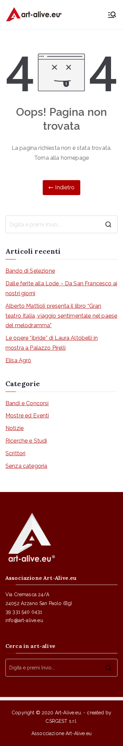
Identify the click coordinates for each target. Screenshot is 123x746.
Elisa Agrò (18, 360)
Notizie (14, 428)
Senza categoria (26, 466)
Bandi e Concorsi (27, 403)
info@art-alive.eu (24, 620)
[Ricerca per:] (61, 224)
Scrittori (15, 453)
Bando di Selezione (30, 271)
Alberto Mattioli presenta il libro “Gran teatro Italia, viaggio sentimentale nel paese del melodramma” (61, 316)
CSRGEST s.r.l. (61, 721)
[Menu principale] (112, 14)
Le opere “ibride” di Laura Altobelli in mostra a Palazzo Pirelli (51, 343)
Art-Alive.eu (68, 712)
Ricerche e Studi (26, 441)
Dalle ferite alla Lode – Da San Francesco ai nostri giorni (61, 288)
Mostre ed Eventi (27, 415)
